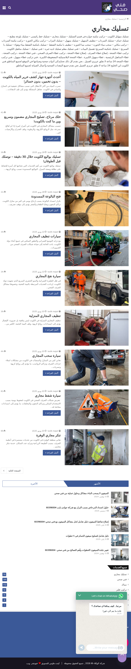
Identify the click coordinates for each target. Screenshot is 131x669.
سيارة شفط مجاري (48, 395)
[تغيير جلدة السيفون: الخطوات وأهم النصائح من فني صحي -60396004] (120, 554)
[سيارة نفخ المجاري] (97, 288)
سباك (124, 584)
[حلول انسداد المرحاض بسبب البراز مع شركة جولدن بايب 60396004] (120, 512)
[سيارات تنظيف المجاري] (97, 248)
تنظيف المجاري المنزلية (45, 316)
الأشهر (97, 483)
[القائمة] (4, 8)
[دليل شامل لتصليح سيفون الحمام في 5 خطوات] (120, 540)
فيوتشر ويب (32, 663)
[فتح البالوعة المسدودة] (97, 208)
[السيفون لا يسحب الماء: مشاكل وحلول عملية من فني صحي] (120, 498)
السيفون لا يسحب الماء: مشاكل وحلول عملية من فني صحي (81, 493)
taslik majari (53, 72)
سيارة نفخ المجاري (48, 276)
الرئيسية (123, 19)
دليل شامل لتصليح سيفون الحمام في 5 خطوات (87, 536)
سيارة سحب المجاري (46, 355)
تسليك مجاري (120, 574)
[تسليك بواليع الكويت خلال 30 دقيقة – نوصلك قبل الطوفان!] (97, 169)
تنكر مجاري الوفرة (48, 435)
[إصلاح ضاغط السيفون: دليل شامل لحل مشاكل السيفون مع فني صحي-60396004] (120, 526)
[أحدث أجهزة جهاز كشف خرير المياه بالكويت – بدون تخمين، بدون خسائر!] (97, 89)
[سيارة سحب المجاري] (97, 368)
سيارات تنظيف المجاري (45, 236)
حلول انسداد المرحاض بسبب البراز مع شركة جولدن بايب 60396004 (77, 507)
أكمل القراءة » (51, 95)
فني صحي (122, 579)
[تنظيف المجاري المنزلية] (97, 328)
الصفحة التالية (14, 470)
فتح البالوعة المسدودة (46, 196)
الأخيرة (34, 483)
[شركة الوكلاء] (115, 7)
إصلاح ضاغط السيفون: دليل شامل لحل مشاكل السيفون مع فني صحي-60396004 (71, 521)
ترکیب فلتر (121, 589)
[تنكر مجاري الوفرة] (97, 447)
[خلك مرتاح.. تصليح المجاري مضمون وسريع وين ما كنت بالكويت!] (97, 129)
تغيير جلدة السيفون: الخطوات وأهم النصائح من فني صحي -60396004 (77, 550)
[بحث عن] (9, 8)
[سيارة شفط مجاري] (97, 407)
